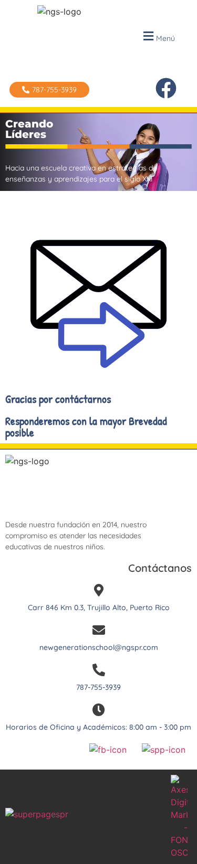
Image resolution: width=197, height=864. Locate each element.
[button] (157, 36)
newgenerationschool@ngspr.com (98, 647)
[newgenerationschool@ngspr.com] (98, 630)
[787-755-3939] (98, 670)
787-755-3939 (98, 687)
